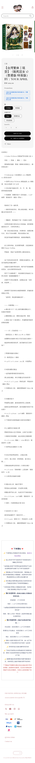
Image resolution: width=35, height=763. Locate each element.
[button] (2, 7)
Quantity (7, 124)
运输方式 (7, 112)
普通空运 (17, 116)
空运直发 (9, 120)
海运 (7, 116)
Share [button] (9, 144)
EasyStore (28, 757)
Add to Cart (17, 133)
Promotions (8, 88)
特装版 (17, 108)
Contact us (8, 741)
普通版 (8, 108)
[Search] (30, 16)
